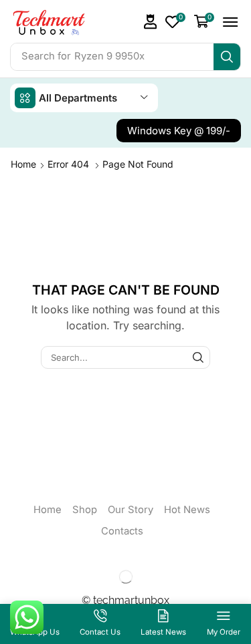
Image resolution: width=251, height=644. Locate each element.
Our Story (130, 510)
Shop (84, 510)
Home (23, 164)
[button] (151, 21)
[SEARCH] (198, 357)
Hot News (187, 510)
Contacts (122, 531)
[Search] (227, 56)
